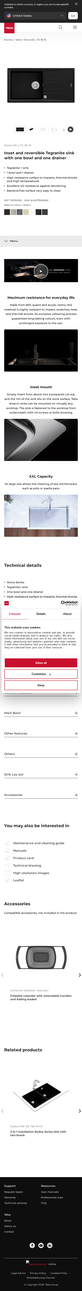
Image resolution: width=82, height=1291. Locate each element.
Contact (9, 1231)
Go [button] (73, 15)
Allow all (41, 662)
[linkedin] (49, 1245)
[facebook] (32, 1245)
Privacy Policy (38, 1273)
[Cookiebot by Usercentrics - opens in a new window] (61, 603)
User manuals (50, 1191)
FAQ (44, 1202)
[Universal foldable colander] (41, 957)
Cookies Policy (59, 1273)
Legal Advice (18, 1273)
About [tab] (67, 613)
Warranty (10, 1197)
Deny (41, 685)
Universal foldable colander (29, 990)
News (7, 1220)
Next (64, 130)
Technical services (15, 1202)
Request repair (13, 1191)
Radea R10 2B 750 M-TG (26, 1126)
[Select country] (67, 27)
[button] (35, 16)
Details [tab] (41, 613)
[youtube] (41, 1245)
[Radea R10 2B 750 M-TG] (41, 1093)
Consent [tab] (14, 613)
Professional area (52, 1197)
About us (10, 1226)
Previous (2, 975)
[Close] (76, 4)
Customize (39, 674)
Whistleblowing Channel (41, 1277)
